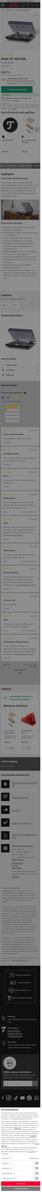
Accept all (21, 1184)
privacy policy (31, 1151)
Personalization (7, 1173)
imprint (5, 1153)
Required (5, 1158)
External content (8, 1178)
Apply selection (21, 1189)
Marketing (5, 1168)
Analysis (5, 1163)
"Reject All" (17, 1127)
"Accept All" (33, 1135)
